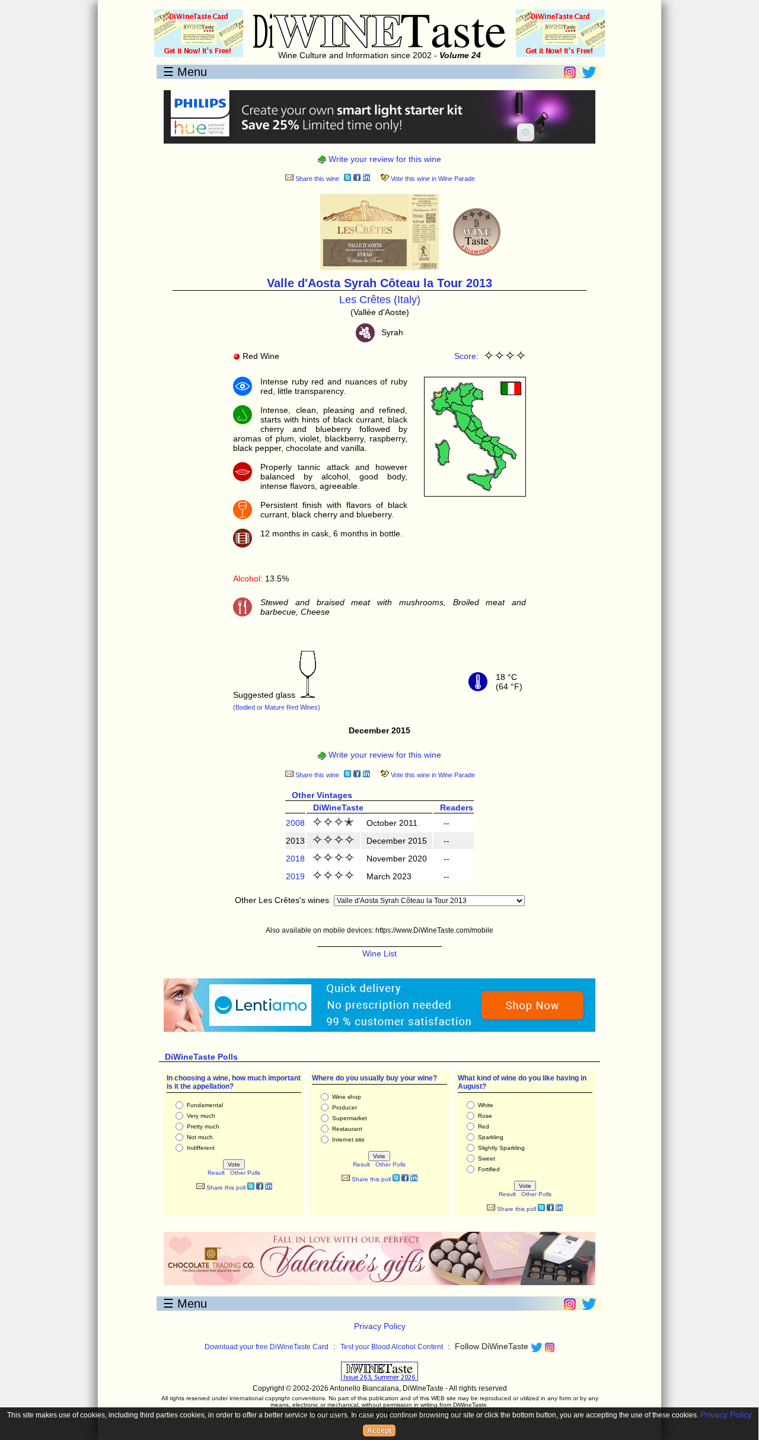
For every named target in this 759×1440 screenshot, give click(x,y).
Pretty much (203, 1126)
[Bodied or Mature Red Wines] (308, 695)
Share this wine (316, 178)
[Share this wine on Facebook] (357, 179)
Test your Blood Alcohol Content (391, 1347)
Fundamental (205, 1105)
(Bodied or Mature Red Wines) (276, 707)
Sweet (486, 1158)
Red (483, 1126)
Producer (344, 1107)
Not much (200, 1137)
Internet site (348, 1139)
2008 (295, 823)
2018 (295, 858)
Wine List (379, 953)
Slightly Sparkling (501, 1148)
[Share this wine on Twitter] (347, 179)
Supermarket (349, 1118)
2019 (295, 876)
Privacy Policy (380, 1326)
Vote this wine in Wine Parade (432, 178)
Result (216, 1172)
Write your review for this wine (383, 159)
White (485, 1105)
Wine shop (346, 1096)
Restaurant (347, 1129)
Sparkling (490, 1137)
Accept (379, 1430)
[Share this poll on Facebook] (259, 1187)
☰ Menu (185, 71)
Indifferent (201, 1148)
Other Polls (245, 1172)
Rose (485, 1115)
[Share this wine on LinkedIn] (366, 179)
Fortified (489, 1169)
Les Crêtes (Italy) (379, 300)
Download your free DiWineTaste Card (267, 1347)
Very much (201, 1115)
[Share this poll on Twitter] (250, 1187)
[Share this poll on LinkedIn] (268, 1187)
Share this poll (225, 1187)
